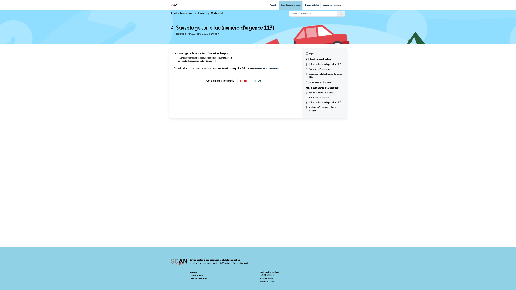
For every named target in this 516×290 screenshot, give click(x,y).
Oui (259, 81)
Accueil (273, 5)
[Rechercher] (341, 14)
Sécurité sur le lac (218, 13)
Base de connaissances (291, 5)
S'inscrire (337, 5)
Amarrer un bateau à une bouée (322, 93)
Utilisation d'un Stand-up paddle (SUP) (325, 64)
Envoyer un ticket (312, 5)
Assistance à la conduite (319, 98)
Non (245, 81)
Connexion (327, 5)
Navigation (202, 13)
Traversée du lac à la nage (320, 82)
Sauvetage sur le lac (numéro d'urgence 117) (325, 75)
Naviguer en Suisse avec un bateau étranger (323, 109)
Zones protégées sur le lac (320, 69)
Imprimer (313, 54)
